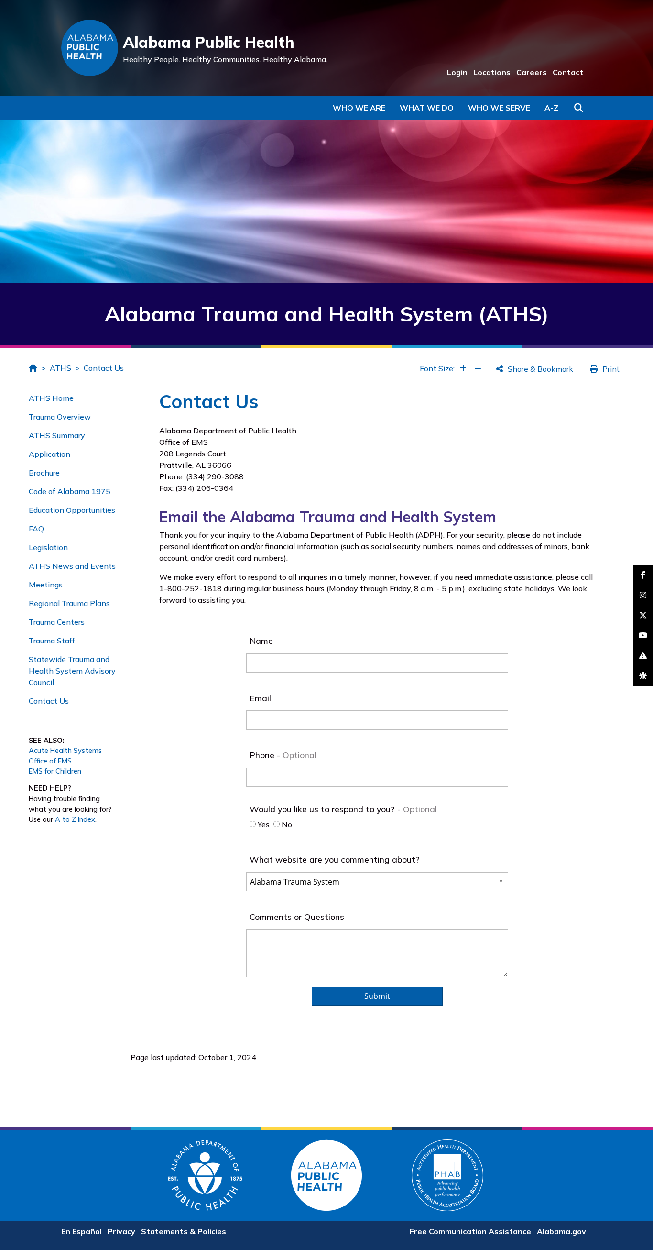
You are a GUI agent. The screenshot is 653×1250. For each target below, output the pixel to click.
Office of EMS (50, 761)
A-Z (551, 107)
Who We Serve (499, 107)
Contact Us (104, 368)
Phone (263, 755)
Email (260, 698)
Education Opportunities (72, 510)
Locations (492, 72)
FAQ (36, 528)
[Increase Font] (463, 368)
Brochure (44, 472)
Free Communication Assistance (470, 1231)
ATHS (60, 368)
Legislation (48, 547)
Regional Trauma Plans (69, 603)
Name (261, 640)
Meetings (46, 584)
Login (457, 72)
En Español (81, 1231)
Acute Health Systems (65, 750)
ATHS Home (51, 398)
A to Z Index (75, 819)
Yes (263, 824)
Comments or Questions (297, 916)
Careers (531, 72)
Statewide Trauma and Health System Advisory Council (72, 670)
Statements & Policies (183, 1231)
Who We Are (359, 107)
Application (49, 454)
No (286, 824)
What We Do (427, 107)
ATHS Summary (57, 435)
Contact (568, 72)
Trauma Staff (52, 640)
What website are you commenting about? (335, 859)
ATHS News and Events (72, 566)
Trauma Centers (57, 622)
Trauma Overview (60, 416)
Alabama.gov (561, 1231)
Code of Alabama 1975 (69, 491)
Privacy (121, 1231)
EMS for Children (55, 771)
